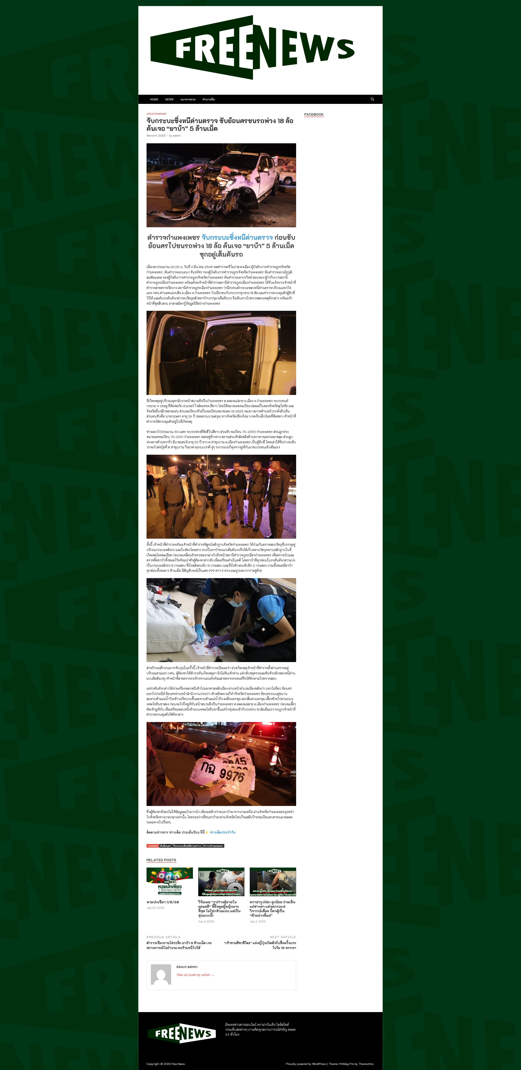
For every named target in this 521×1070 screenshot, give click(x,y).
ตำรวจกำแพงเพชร (213, 845)
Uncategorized (156, 113)
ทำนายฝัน (208, 99)
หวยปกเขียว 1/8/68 (163, 902)
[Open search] (372, 99)
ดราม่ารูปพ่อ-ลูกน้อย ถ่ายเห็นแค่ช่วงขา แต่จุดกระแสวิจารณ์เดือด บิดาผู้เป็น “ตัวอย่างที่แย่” (272, 909)
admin (177, 135)
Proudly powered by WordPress (306, 1064)
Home (154, 99)
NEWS (169, 99)
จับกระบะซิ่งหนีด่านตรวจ (237, 237)
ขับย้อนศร (165, 845)
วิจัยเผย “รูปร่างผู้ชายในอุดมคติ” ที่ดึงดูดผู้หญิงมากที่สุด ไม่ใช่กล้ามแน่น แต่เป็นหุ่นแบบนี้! (219, 909)
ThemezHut (366, 1064)
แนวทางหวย (188, 99)
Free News (178, 1064)
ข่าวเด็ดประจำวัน (222, 832)
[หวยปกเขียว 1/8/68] (170, 883)
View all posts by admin (195, 974)
